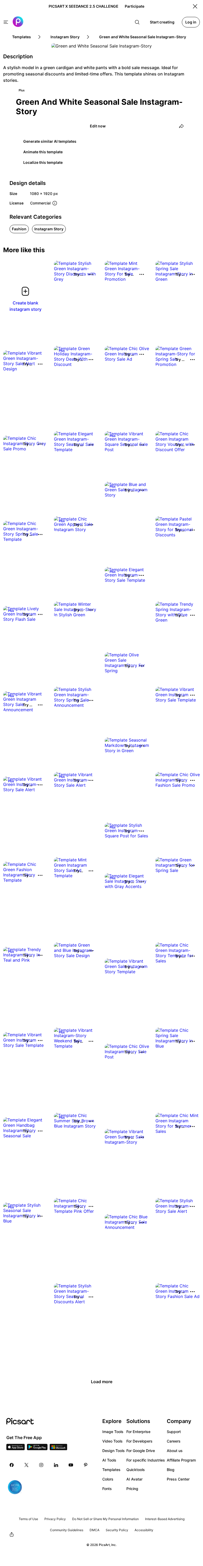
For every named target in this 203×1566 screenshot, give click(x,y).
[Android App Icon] (37, 1448)
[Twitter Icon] (26, 1465)
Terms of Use (28, 1519)
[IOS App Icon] (15, 1448)
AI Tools (109, 1460)
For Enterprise (138, 1431)
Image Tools (112, 1431)
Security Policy (117, 1530)
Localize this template (43, 162)
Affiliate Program (181, 1460)
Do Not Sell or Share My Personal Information (105, 1519)
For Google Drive (140, 1450)
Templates (111, 1469)
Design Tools (113, 1450)
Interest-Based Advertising (164, 1519)
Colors (107, 1479)
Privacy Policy (55, 1519)
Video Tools (112, 1441)
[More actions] (91, 274)
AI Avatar (134, 1479)
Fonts (107, 1488)
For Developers (139, 1441)
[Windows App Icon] (58, 1448)
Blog (170, 1469)
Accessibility (144, 1530)
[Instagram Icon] (41, 1465)
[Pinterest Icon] (85, 1465)
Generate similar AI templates (49, 141)
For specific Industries (145, 1460)
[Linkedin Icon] (56, 1465)
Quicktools (135, 1469)
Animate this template (43, 152)
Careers (174, 1441)
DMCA (94, 1530)
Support (174, 1431)
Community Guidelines (66, 1530)
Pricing (132, 1488)
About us (175, 1450)
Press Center (178, 1479)
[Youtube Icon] (71, 1465)
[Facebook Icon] (11, 1465)
